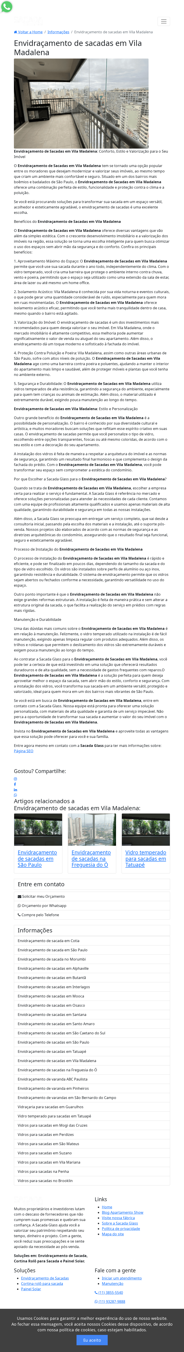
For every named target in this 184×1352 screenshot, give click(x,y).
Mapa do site (113, 1234)
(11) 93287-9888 (111, 1301)
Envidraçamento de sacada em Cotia (48, 940)
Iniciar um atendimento (122, 1278)
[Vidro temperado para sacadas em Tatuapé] (146, 830)
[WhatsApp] (15, 795)
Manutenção (112, 1283)
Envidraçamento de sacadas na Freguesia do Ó (91, 858)
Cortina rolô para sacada (42, 1283)
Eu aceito (92, 1340)
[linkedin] (15, 789)
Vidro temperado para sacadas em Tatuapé (145, 858)
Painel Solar (31, 1288)
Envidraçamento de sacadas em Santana (52, 1014)
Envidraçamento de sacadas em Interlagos (54, 986)
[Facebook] (15, 784)
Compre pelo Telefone (40, 914)
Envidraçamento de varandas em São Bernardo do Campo (67, 1097)
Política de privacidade (121, 1228)
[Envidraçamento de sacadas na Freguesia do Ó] (92, 830)
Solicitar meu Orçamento (43, 896)
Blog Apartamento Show (122, 1212)
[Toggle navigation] (164, 21)
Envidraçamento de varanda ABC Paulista (53, 1079)
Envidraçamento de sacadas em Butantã (52, 977)
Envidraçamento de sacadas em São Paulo (37, 858)
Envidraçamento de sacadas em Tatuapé (52, 1051)
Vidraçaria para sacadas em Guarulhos (50, 1106)
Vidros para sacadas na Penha (43, 1171)
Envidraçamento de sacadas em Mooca (51, 996)
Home (107, 1207)
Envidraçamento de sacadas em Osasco (51, 1005)
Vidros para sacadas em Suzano (45, 1153)
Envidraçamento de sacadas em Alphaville (53, 968)
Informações (58, 31)
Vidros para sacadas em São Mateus (48, 1143)
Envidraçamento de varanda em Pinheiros (53, 1088)
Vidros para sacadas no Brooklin (45, 1180)
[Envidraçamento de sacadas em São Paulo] (38, 830)
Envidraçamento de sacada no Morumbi (52, 959)
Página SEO (23, 750)
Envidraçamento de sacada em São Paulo (53, 949)
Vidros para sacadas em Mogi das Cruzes (53, 1125)
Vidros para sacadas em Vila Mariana (49, 1162)
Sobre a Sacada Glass (120, 1223)
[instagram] (15, 778)
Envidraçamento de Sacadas (45, 1278)
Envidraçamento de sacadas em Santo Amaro (56, 1023)
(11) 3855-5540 (110, 1292)
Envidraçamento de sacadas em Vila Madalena (76, 808)
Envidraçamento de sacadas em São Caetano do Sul (61, 1033)
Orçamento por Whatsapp (43, 905)
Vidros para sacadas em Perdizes (46, 1134)
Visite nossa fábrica (118, 1217)
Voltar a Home (30, 31)
